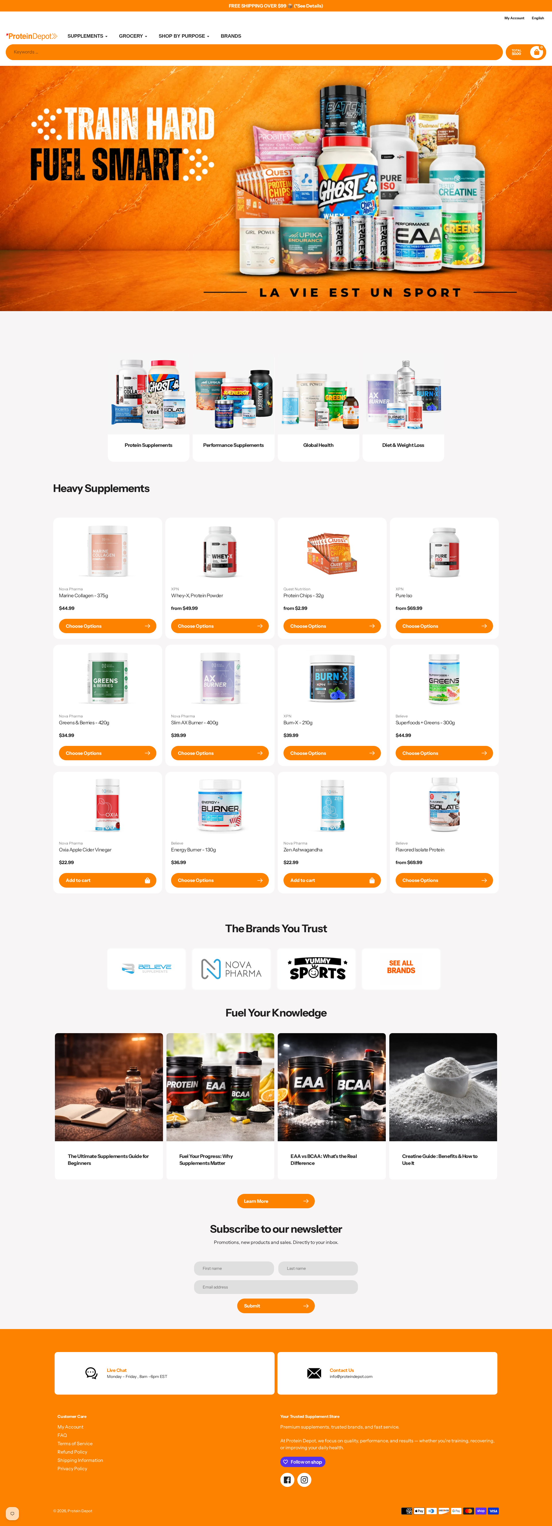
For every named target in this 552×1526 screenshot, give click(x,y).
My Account (70, 1427)
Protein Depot (80, 1510)
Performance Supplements (233, 445)
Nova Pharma (71, 589)
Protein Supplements (148, 445)
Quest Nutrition (296, 589)
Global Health (318, 445)
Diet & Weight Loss (403, 445)
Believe (402, 716)
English (538, 18)
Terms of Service (75, 1443)
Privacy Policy (72, 1468)
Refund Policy (72, 1452)
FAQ (62, 1435)
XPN (175, 589)
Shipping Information (80, 1460)
